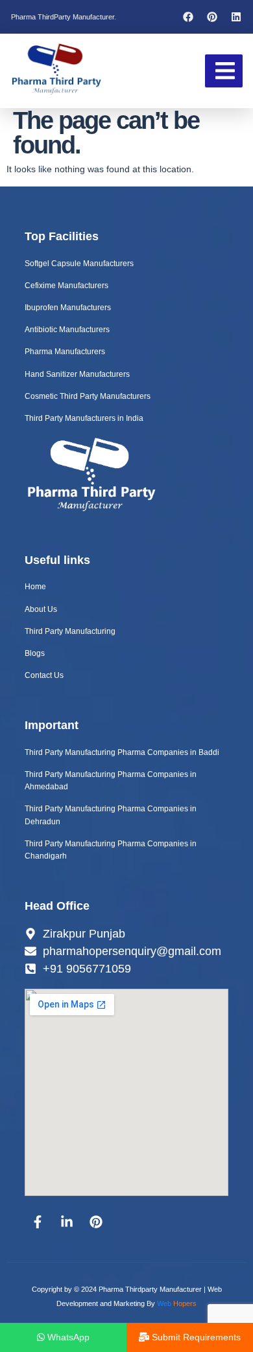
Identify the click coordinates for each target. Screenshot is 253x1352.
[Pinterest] (212, 16)
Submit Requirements (195, 1337)
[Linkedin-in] (67, 1222)
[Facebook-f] (38, 1222)
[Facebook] (188, 16)
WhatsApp (67, 1337)
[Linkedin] (236, 16)
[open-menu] (223, 70)
